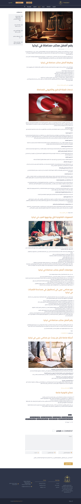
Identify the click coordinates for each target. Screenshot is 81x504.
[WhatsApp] (66, 422)
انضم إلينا (34, 6)
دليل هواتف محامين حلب (17, 36)
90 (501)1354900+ (64, 333)
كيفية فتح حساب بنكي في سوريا (17, 25)
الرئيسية (54, 6)
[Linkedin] (29, 3)
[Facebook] (31, 3)
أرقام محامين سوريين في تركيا (67, 417)
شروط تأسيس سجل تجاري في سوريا (17, 31)
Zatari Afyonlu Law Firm (18, 501)
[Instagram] (27, 3)
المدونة (39, 6)
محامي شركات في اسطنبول (30, 419)
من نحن (43, 6)
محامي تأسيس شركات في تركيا (63, 85)
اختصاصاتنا (48, 6)
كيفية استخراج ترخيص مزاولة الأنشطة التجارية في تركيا (17, 18)
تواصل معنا (29, 6)
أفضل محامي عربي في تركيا (35, 417)
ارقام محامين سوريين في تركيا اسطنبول (65, 419)
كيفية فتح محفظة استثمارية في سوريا (17, 42)
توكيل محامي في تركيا (65, 388)
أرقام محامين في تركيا (57, 417)
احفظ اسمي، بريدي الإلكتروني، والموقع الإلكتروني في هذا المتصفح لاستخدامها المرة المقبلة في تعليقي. (53, 457)
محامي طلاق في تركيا (64, 212)
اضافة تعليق (68, 464)
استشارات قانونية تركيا (53, 419)
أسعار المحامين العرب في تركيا (46, 417)
